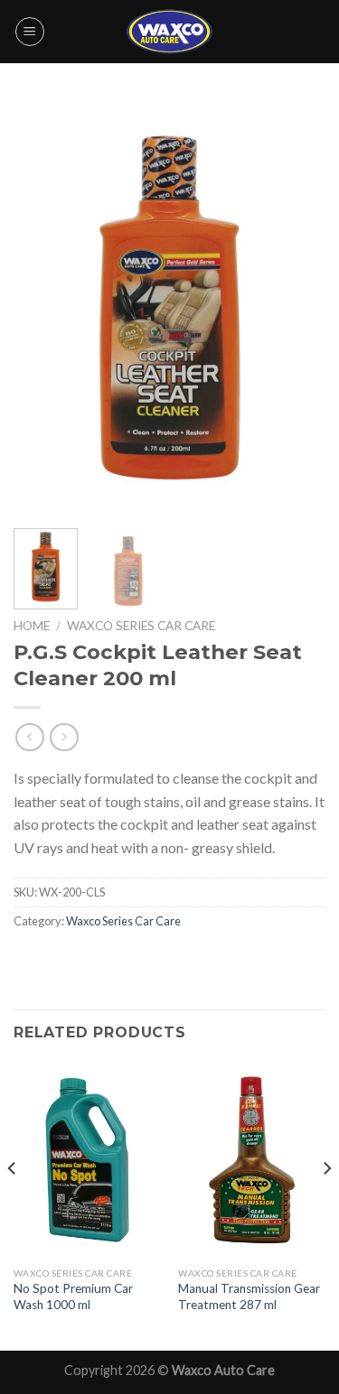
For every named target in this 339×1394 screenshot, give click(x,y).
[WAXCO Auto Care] (170, 31)
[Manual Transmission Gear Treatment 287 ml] (251, 1160)
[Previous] (42, 306)
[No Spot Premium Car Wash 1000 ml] (87, 1160)
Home (32, 625)
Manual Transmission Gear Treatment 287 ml (249, 1296)
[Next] (296, 306)
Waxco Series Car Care (141, 625)
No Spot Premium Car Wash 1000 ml (73, 1296)
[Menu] (29, 31)
